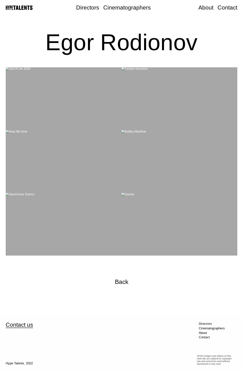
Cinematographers (127, 7)
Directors (87, 7)
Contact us (19, 325)
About (205, 7)
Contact (227, 7)
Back (121, 281)
